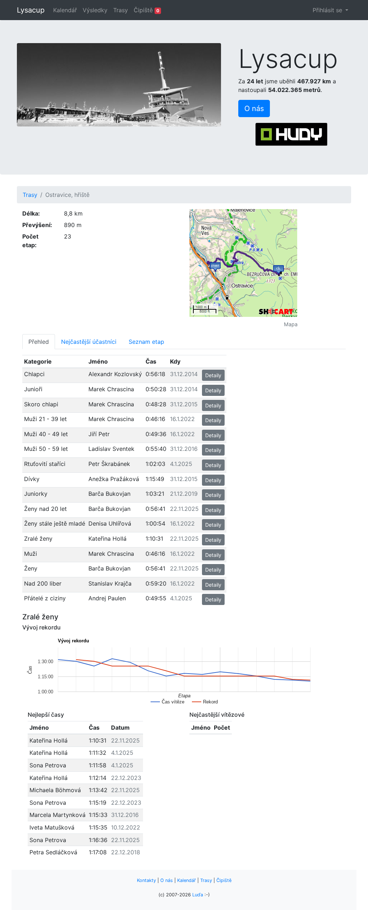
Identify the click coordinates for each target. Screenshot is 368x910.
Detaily (213, 375)
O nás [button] (254, 108)
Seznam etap (146, 341)
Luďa (197, 894)
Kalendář (65, 10)
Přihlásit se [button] (328, 10)
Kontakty (146, 880)
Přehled (38, 341)
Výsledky (95, 10)
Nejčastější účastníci (88, 341)
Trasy (120, 10)
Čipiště (146, 10)
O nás (166, 880)
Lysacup (31, 10)
